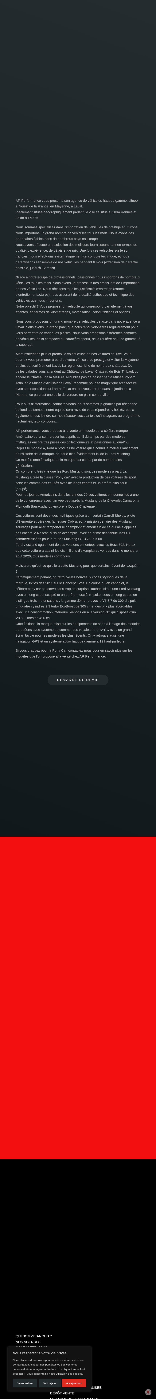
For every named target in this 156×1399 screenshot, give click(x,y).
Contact (78, 1076)
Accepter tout (74, 1383)
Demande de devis (78, 680)
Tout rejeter (50, 1383)
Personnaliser (25, 1383)
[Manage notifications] (148, 1392)
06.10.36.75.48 (121, 4)
